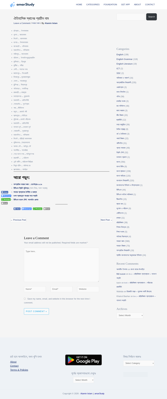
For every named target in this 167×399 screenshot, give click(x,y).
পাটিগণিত (119, 143)
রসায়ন (119, 218)
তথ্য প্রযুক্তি (121, 124)
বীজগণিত (119, 199)
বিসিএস (119, 190)
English (120, 54)
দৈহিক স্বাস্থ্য (121, 129)
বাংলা (118, 162)
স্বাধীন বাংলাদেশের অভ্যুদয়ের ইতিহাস (129, 255)
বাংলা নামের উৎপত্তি (137, 269)
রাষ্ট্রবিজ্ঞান (120, 222)
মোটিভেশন (120, 213)
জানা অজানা (120, 110)
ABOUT (137, 4)
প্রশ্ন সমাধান (121, 148)
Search (151, 17)
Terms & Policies (19, 370)
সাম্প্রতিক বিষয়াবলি (123, 250)
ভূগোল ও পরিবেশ (122, 208)
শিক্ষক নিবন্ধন (121, 227)
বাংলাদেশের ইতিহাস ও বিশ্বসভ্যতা (128, 185)
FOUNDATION (110, 4)
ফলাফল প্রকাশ (122, 157)
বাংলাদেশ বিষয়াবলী (123, 180)
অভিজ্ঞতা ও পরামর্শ (123, 78)
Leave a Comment (22, 23)
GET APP (125, 4)
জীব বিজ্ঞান (120, 115)
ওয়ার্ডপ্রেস (120, 87)
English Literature (125, 64)
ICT (118, 68)
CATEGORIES (93, 4)
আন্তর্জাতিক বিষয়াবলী (124, 82)
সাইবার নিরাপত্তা (122, 236)
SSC (119, 73)
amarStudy (99, 393)
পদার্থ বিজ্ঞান (120, 138)
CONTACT (150, 4)
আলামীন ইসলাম (122, 269)
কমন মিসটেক (121, 92)
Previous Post (18, 220)
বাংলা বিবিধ (120, 166)
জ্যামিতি (119, 120)
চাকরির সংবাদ (121, 101)
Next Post (106, 220)
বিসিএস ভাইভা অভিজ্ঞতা (125, 194)
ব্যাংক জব (120, 204)
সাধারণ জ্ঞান (36, 23)
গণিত (118, 96)
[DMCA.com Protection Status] (135, 374)
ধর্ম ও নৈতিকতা (121, 134)
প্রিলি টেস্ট (120, 152)
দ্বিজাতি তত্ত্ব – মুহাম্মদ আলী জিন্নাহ (139, 291)
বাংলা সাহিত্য (121, 176)
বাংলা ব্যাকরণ (121, 171)
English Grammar (125, 59)
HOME (79, 4)
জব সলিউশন (121, 106)
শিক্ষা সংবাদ (120, 232)
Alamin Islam (86, 393)
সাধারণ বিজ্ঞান (121, 246)
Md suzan (121, 274)
